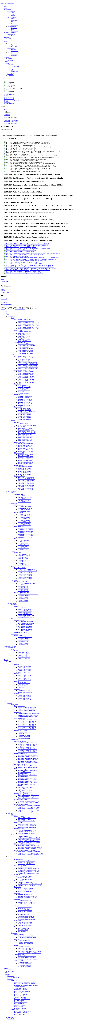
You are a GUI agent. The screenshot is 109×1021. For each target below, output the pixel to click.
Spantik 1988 (17, 552)
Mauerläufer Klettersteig (20, 799)
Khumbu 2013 (18, 664)
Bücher (6, 61)
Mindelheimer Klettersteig (21, 804)
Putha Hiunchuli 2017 (20, 568)
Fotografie (7, 63)
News (5, 8)
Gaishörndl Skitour (19, 816)
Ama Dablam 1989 (19, 620)
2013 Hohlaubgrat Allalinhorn (12, 100)
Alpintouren (14, 55)
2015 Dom (7, 96)
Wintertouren (10, 48)
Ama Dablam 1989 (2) (20, 632)
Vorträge (6, 57)
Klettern (9, 43)
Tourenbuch (10, 75)
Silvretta (16, 939)
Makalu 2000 (17, 384)
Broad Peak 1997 (19, 465)
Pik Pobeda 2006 (19, 538)
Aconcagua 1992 (19, 606)
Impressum (4, 302)
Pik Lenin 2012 (18, 505)
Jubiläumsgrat (18, 785)
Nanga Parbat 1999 (19, 427)
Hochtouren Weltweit (10, 32)
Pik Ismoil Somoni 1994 (20, 581)
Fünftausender (11, 34)
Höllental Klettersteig (20, 769)
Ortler (15, 913)
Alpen (5, 41)
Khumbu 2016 (18, 673)
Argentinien (14, 28)
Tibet (12, 12)
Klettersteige (14, 46)
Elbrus (16, 650)
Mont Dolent (17, 920)
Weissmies (17, 905)
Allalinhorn (17, 899)
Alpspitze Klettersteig (20, 741)
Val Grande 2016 (19, 960)
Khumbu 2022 (18, 681)
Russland (13, 35)
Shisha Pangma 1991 (20, 342)
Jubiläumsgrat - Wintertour (21, 836)
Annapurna (17, 689)
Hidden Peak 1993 (19, 442)
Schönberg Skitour (19, 828)
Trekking (6, 37)
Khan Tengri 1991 (19, 526)
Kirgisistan (14, 20)
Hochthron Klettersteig (20, 764)
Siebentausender (11, 17)
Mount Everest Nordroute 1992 (22, 319)
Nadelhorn (17, 893)
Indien (12, 18)
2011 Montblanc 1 (9, 99)
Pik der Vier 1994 (19, 635)
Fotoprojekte (14, 71)
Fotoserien (10, 68)
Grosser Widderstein (19, 934)
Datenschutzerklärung (6, 304)
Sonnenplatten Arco (19, 718)
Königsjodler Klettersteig (21, 793)
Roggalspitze (17, 712)
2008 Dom (7, 102)
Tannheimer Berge (19, 954)
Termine (9, 58)
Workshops (10, 64)
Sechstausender (11, 26)
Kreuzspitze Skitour (19, 822)
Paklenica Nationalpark (20, 730)
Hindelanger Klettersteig (20, 753)
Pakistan (13, 15)
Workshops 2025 (15, 66)
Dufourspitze (17, 887)
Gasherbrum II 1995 (19, 476)
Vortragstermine (5, 292)
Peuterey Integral (18, 859)
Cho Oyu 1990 (18, 330)
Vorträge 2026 (4, 281)
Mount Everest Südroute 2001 (22, 370)
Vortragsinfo (10, 60)
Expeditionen (7, 9)
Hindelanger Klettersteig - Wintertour (24, 844)
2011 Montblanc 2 (9, 94)
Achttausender (11, 11)
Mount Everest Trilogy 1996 (22, 356)
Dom (15, 927)
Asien (9, 38)
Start (5, 6)
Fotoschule (14, 69)
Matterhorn (7, 115)
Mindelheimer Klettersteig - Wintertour (24, 850)
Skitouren (13, 49)
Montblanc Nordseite (20, 865)
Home (2, 279)
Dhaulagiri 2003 (18, 394)
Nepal (12, 14)
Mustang (16, 693)
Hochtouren (10, 52)
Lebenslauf (10, 74)
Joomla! (3, 309)
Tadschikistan (14, 25)
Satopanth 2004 (18, 494)
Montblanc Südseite (19, 881)
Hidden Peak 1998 (19, 453)
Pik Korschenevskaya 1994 (21, 592)
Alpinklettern (14, 45)
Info (5, 72)
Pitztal (16, 945)
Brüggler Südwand (19, 706)
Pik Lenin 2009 (18, 512)
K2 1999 (16, 422)
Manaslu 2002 (18, 407)
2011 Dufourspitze (9, 97)
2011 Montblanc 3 (9, 103)
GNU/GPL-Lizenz (20, 309)
